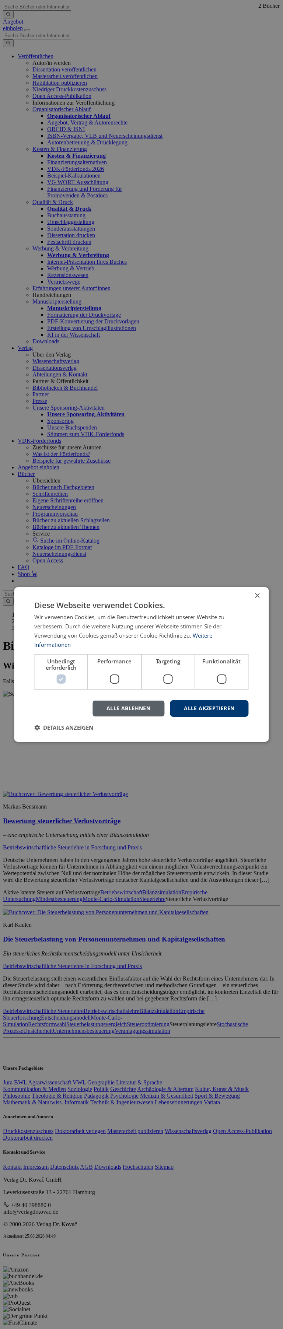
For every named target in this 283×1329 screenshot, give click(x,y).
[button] (63, 727)
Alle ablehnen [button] (128, 708)
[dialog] (141, 664)
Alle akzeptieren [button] (209, 708)
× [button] (257, 596)
